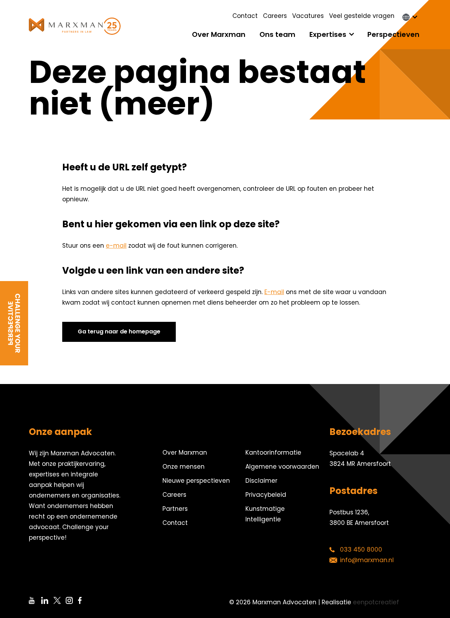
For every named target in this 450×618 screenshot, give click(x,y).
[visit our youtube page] (35, 600)
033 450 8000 (361, 549)
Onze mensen (183, 466)
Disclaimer (261, 480)
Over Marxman (218, 34)
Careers (275, 16)
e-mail (116, 245)
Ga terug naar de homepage (119, 331)
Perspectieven (393, 34)
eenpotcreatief (376, 602)
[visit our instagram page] (72, 600)
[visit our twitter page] (59, 600)
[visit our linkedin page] (47, 600)
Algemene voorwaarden (282, 466)
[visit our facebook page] (84, 600)
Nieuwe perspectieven (196, 480)
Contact (245, 16)
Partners (175, 509)
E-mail (274, 292)
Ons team (277, 34)
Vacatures (308, 16)
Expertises (327, 34)
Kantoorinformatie (273, 452)
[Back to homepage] (75, 26)
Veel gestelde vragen (361, 16)
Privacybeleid (265, 494)
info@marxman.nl (367, 560)
